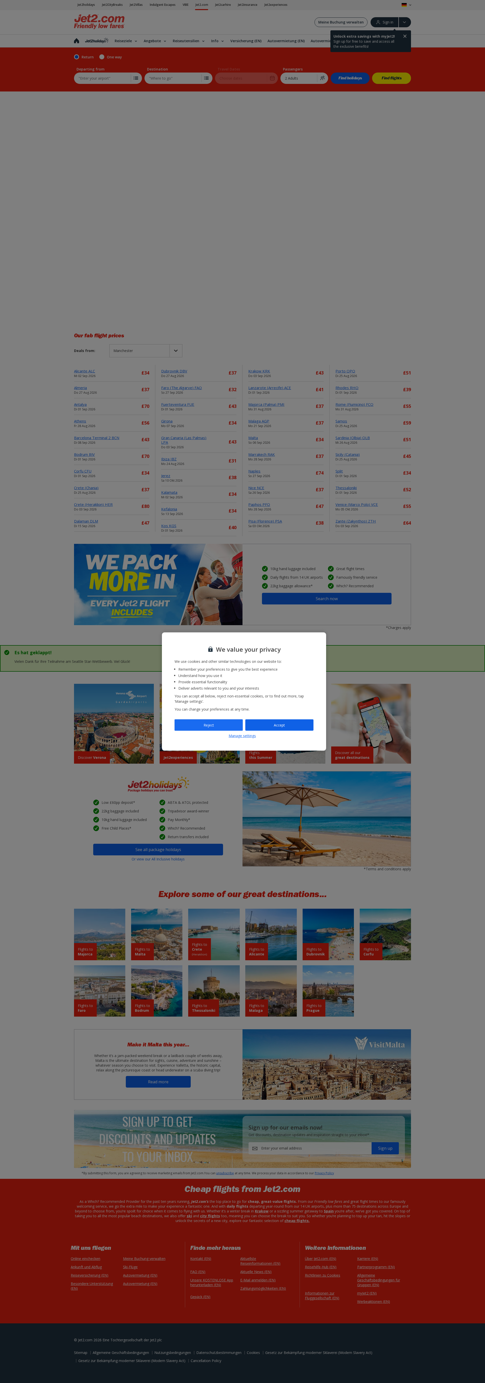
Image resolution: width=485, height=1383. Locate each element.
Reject (209, 724)
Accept (279, 724)
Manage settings (242, 735)
